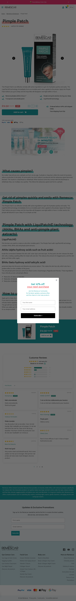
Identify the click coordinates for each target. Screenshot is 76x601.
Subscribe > (38, 315)
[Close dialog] (56, 280)
